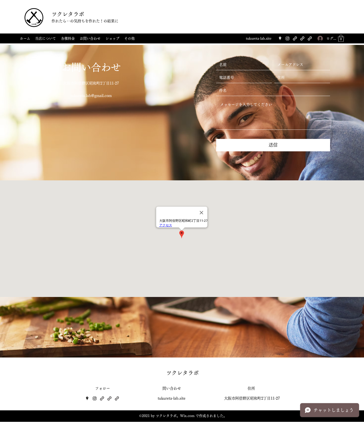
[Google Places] (280, 38)
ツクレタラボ (68, 14)
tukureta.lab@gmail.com (91, 95)
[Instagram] (287, 38)
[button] (341, 38)
